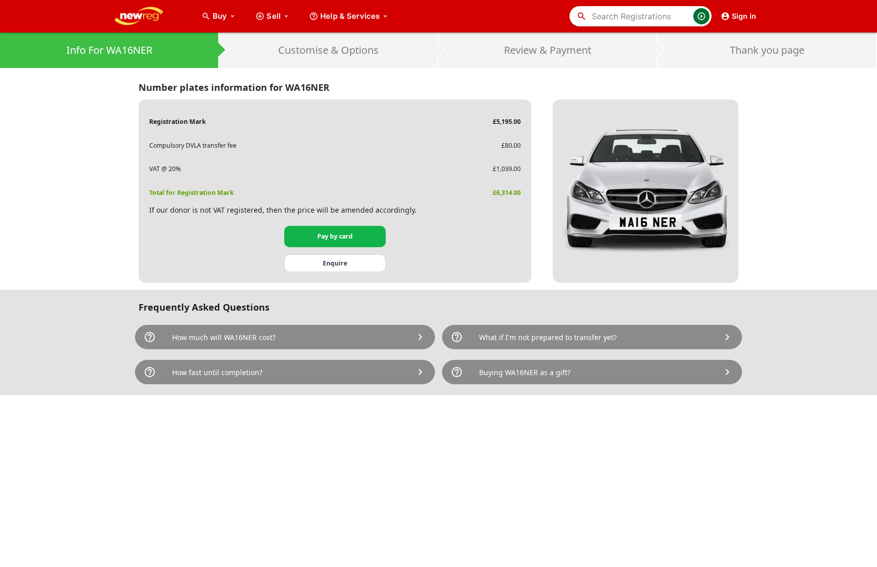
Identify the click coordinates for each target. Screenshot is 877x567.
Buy (225, 16)
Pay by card (335, 236)
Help (350, 16)
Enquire (335, 263)
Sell (273, 16)
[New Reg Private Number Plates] (147, 16)
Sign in (744, 16)
